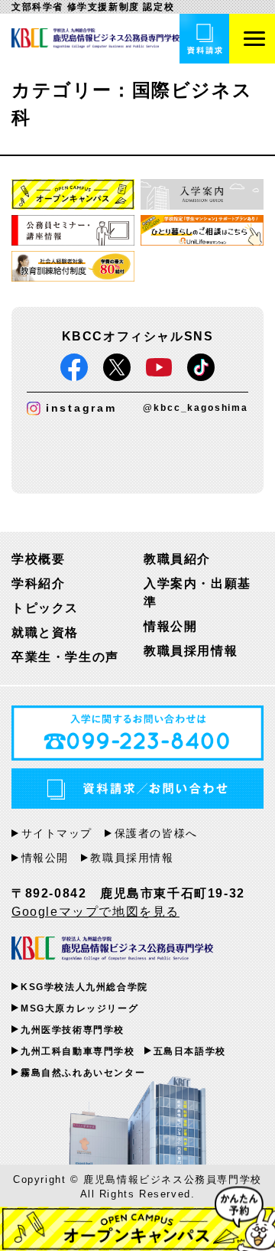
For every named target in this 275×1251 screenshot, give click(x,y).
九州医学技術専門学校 (73, 1030)
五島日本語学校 (190, 1051)
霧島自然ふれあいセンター (83, 1072)
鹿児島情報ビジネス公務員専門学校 (95, 38)
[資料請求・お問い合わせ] (204, 39)
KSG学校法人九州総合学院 (84, 987)
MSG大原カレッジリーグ (79, 1008)
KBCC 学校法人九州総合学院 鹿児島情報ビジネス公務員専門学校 (112, 949)
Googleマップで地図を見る (95, 911)
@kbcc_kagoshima (195, 407)
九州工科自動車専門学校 (78, 1051)
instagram (81, 408)
